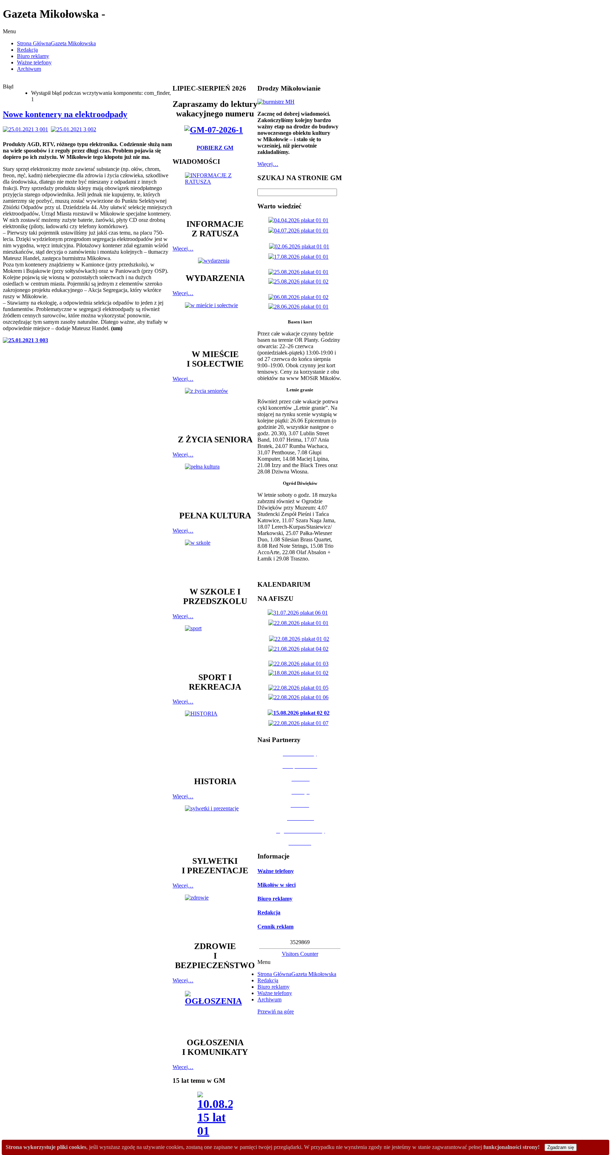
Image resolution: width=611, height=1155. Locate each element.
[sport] (215, 645)
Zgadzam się (560, 1147)
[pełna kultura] (215, 484)
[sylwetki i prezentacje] (215, 827)
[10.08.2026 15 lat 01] (215, 1117)
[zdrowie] (215, 915)
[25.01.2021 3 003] (27, 340)
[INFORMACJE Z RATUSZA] (215, 192)
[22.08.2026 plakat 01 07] (299, 723)
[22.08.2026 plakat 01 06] (299, 697)
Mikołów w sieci (276, 885)
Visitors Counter (300, 954)
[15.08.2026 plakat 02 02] (300, 713)
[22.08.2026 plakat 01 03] (299, 664)
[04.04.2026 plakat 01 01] (299, 220)
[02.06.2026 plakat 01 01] (300, 246)
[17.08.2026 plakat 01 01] (299, 257)
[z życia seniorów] (215, 408)
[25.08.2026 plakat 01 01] (299, 272)
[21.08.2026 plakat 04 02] (299, 649)
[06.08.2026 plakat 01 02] (299, 297)
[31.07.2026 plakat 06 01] (299, 613)
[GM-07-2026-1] (215, 129)
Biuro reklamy (274, 899)
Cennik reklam (275, 927)
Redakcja (268, 912)
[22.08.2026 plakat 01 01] (299, 623)
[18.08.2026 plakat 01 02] (299, 673)
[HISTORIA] (215, 740)
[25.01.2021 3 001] (27, 129)
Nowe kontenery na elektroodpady (65, 114)
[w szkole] (215, 560)
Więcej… (183, 249)
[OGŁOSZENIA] (215, 1011)
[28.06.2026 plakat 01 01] (299, 307)
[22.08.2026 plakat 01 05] (299, 688)
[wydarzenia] (215, 261)
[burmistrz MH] (276, 102)
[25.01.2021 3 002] (75, 129)
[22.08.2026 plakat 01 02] (300, 639)
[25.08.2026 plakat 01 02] (299, 281)
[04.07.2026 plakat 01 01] (299, 231)
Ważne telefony (275, 871)
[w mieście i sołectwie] (215, 322)
